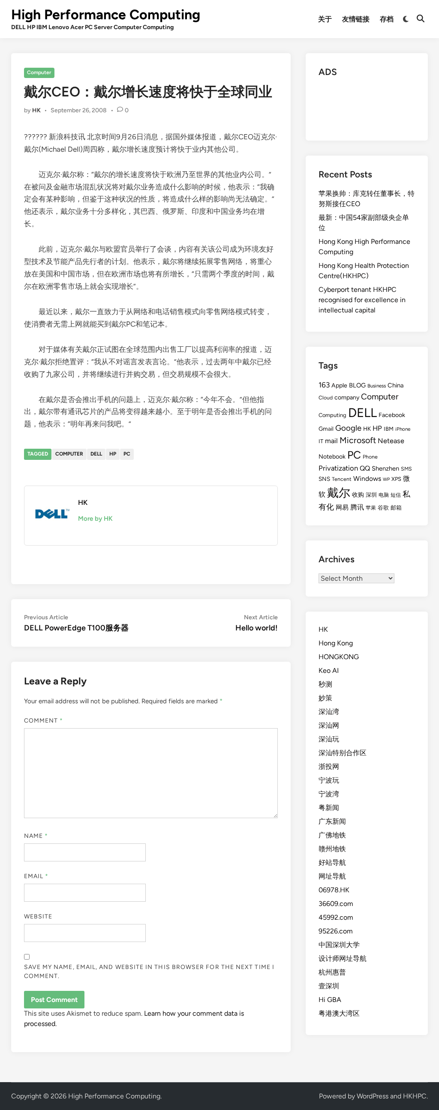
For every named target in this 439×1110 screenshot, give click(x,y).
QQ (365, 468)
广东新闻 (332, 821)
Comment (43, 720)
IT (321, 441)
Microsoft (358, 440)
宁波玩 (329, 780)
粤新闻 (329, 808)
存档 (387, 19)
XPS (396, 479)
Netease (391, 441)
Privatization (338, 468)
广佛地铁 (332, 835)
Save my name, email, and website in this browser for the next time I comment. (149, 971)
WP (386, 479)
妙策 (325, 698)
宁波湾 (329, 794)
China (395, 385)
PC (126, 454)
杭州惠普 (332, 972)
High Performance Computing (105, 14)
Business (376, 386)
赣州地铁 (332, 849)
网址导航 (332, 876)
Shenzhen (385, 468)
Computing (332, 415)
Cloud (326, 397)
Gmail (326, 428)
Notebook (332, 456)
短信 (396, 495)
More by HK (95, 518)
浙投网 (329, 766)
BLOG (357, 385)
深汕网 (329, 725)
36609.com (336, 904)
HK (36, 110)
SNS (324, 478)
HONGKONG (339, 657)
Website (38, 916)
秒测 (325, 684)
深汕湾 (329, 712)
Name (36, 836)
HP (112, 454)
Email (36, 876)
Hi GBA (330, 1000)
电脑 (384, 495)
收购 (358, 494)
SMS (406, 468)
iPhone (402, 429)
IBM (389, 429)
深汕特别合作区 (343, 753)
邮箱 (396, 507)
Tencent (342, 479)
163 (324, 385)
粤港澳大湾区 (339, 1013)
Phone (370, 456)
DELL (96, 454)
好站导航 (332, 862)
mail (331, 441)
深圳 (371, 495)
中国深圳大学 (339, 945)
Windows (367, 478)
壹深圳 (329, 986)
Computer (39, 72)
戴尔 (338, 493)
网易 (342, 507)
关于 (325, 19)
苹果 (371, 508)
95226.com (336, 931)
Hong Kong (336, 643)
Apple (339, 385)
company (346, 397)
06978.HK (334, 890)
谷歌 (383, 507)
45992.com (336, 917)
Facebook (392, 415)
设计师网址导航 (343, 958)
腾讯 (357, 507)
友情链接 (356, 19)
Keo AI (329, 670)
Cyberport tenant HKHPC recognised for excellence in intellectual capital (362, 299)
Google (348, 428)
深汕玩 (329, 739)
